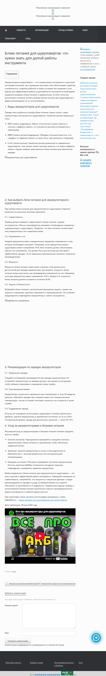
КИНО (85, 30)
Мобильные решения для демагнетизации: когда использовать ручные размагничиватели (89, 88)
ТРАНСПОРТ (10, 38)
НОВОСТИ (21, 30)
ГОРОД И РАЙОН (65, 30)
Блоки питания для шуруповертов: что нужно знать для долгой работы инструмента (36, 57)
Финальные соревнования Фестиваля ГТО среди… (27, 584)
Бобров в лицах (36, 662)
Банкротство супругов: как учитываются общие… (62, 584)
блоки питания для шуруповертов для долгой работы (43, 500)
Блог (14, 571)
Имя (7, 632)
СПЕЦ (28, 38)
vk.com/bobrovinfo (87, 69)
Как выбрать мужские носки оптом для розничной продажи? (89, 109)
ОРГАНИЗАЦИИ (42, 30)
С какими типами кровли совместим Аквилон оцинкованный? (90, 100)
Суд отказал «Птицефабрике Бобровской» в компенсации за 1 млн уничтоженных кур (89, 132)
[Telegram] (96, 637)
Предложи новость (13, 662)
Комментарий (11, 605)
